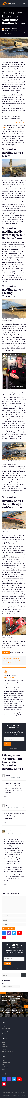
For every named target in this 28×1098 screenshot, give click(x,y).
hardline (10, 661)
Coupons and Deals (7, 1051)
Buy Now (5, 652)
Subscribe (5, 1046)
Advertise (4, 1044)
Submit (7, 744)
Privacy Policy (6, 1062)
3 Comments (18, 30)
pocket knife (8, 662)
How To (4, 1033)
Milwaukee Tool (16, 658)
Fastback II (5, 127)
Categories (5, 984)
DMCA (3, 1064)
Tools (21, 658)
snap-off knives (16, 129)
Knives (9, 658)
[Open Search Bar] (20, 3)
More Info (11, 748)
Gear (6, 658)
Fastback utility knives (19, 123)
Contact (4, 1049)
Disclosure (5, 1067)
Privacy (16, 968)
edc (6, 661)
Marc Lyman (14, 28)
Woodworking (6, 1028)
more (11, 33)
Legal (3, 1060)
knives (13, 661)
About (13, 715)
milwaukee (18, 661)
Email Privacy (16, 748)
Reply (5, 796)
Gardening (5, 1031)
